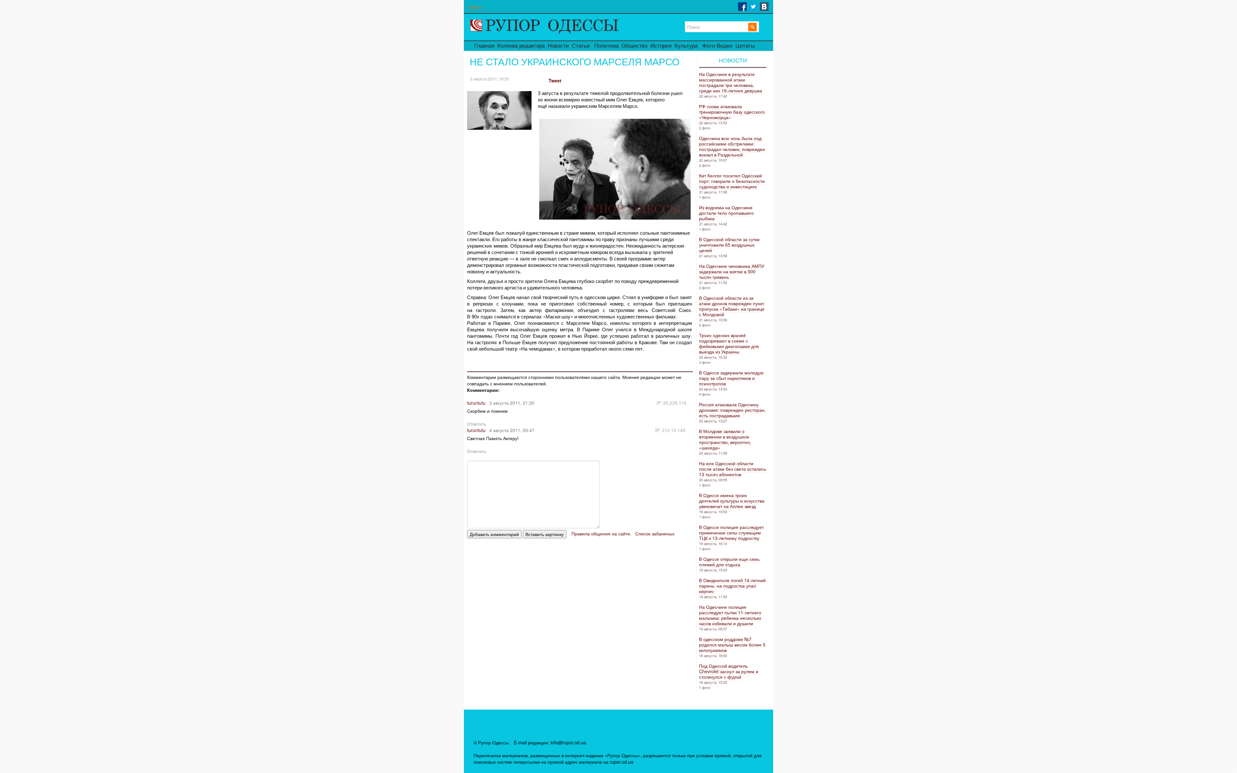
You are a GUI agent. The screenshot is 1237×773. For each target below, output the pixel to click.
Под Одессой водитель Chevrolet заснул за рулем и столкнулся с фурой (728, 671)
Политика (606, 46)
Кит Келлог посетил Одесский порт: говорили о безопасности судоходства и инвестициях (732, 181)
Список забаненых (655, 533)
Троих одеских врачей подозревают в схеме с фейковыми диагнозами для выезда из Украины (729, 343)
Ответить (476, 423)
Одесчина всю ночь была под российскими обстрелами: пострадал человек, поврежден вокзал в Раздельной (732, 146)
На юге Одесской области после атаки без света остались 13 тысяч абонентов (732, 468)
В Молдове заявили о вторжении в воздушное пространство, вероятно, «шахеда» (725, 439)
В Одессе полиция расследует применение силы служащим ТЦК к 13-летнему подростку (731, 532)
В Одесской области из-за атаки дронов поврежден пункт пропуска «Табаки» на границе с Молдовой (731, 306)
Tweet (555, 80)
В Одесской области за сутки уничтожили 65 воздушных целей (729, 244)
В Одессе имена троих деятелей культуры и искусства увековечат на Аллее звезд (731, 500)
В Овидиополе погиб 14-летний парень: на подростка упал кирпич (732, 585)
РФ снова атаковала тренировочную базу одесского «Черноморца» (732, 111)
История (661, 46)
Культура (686, 46)
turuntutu (476, 403)
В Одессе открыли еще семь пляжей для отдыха (729, 562)
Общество (634, 46)
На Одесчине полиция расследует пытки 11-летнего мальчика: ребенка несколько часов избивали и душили (730, 615)
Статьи (581, 46)
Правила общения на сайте (600, 533)
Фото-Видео (717, 46)
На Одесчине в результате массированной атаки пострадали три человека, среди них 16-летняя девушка (730, 82)
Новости (558, 46)
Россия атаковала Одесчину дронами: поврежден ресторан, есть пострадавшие (732, 410)
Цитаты (745, 46)
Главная (484, 46)
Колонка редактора (521, 46)
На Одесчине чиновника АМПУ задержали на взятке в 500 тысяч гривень (731, 271)
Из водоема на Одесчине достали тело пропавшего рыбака (726, 213)
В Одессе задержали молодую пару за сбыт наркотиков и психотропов (731, 378)
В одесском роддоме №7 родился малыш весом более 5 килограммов (732, 644)
